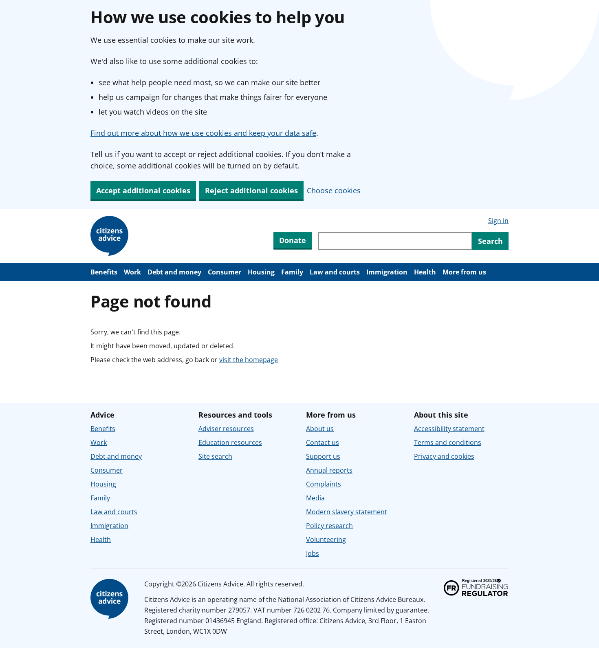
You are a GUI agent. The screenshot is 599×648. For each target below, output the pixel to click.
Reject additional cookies (251, 190)
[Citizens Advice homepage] (110, 599)
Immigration (386, 272)
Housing (261, 272)
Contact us (322, 442)
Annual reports (329, 470)
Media (315, 497)
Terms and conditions (447, 442)
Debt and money (174, 272)
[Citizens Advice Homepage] (110, 236)
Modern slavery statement (346, 511)
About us (320, 428)
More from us (464, 272)
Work (132, 272)
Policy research (329, 525)
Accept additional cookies (143, 190)
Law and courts (335, 272)
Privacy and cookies (444, 456)
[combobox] (395, 241)
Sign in (498, 220)
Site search (215, 456)
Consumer (224, 272)
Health (425, 272)
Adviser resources (226, 428)
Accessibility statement (449, 428)
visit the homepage (248, 359)
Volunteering (326, 539)
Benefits (103, 272)
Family (292, 272)
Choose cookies (334, 190)
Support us (323, 456)
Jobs (312, 553)
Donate (292, 240)
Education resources (230, 442)
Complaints (323, 484)
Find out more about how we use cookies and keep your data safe (203, 133)
